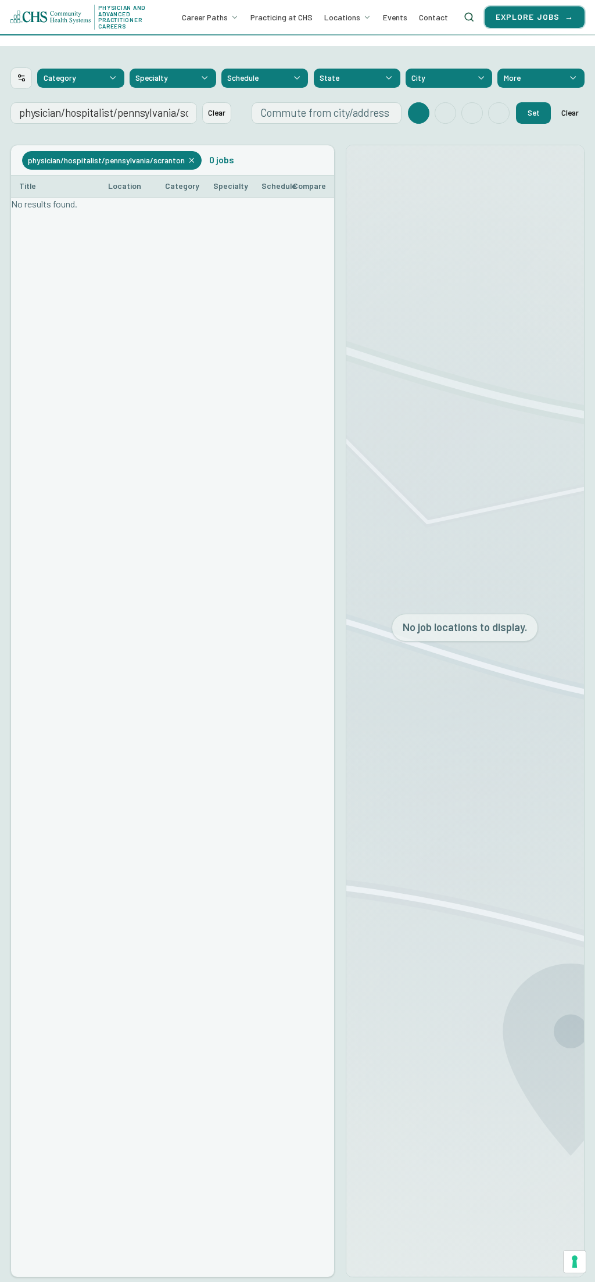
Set (534, 112)
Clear (216, 112)
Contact (433, 17)
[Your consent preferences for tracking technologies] (575, 1262)
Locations (342, 17)
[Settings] (21, 78)
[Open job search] (469, 16)
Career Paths (205, 17)
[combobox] (80, 78)
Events (395, 17)
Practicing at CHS (281, 17)
